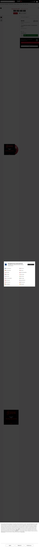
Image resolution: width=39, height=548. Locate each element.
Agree (10, 545)
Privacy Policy (23, 531)
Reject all (19, 545)
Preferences (29, 545)
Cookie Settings (3, 531)
